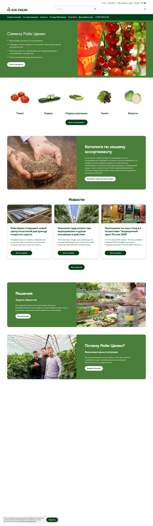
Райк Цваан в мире (125, 3)
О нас (103, 3)
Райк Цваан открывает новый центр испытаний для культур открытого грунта (29, 231)
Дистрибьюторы (86, 17)
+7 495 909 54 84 (102, 17)
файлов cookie (31, 521)
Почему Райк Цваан (58, 17)
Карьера (111, 3)
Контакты (72, 17)
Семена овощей (14, 17)
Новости (44, 17)
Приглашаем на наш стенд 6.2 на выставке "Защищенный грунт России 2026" (123, 231)
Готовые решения (30, 17)
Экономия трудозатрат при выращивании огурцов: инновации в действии (75, 231)
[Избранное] (144, 9)
